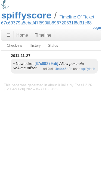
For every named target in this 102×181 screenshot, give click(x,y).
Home (22, 35)
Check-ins (15, 45)
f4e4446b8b (63, 69)
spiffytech (88, 69)
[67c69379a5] (46, 63)
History (35, 45)
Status (53, 45)
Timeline (43, 35)
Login (96, 28)
